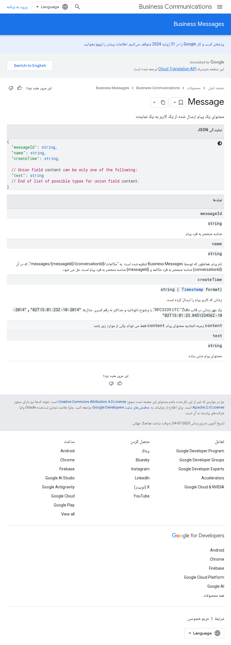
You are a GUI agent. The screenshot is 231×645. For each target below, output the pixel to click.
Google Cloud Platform (204, 577)
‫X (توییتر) (142, 487)
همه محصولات (213, 595)
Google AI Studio (60, 478)
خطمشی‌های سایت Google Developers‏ (121, 407)
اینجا (99, 44)
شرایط (219, 618)
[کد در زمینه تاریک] (219, 143)
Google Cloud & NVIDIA (204, 487)
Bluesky (143, 460)
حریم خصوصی (198, 618)
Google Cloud (63, 496)
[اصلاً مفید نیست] (11, 88)
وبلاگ (145, 451)
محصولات (194, 88)
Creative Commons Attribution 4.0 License (92, 402)
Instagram (140, 469)
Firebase (67, 469)
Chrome (67, 460)
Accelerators (212, 478)
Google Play (64, 505)
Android (68, 451)
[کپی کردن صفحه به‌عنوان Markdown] (163, 102)
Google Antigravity (58, 487)
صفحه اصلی (216, 88)
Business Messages (199, 24)
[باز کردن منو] (219, 7)
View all (68, 514)
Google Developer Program (200, 451)
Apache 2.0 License (208, 407)
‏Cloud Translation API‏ (177, 69)
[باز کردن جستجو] (77, 6)
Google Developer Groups (201, 460)
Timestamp (192, 289)
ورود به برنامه (17, 7)
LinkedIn (142, 478)
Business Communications (175, 6)
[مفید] (19, 88)
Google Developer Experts (201, 469)
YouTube (142, 496)
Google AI (215, 586)
